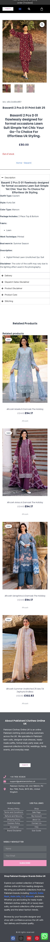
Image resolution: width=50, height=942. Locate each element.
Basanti (27, 162)
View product (25, 418)
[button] (20, 9)
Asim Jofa (15, 896)
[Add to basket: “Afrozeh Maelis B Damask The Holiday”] (25, 405)
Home (19, 162)
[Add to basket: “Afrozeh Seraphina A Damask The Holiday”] (25, 592)
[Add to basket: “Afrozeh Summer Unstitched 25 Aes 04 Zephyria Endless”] (25, 685)
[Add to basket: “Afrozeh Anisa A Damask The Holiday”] (25, 498)
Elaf (23, 896)
